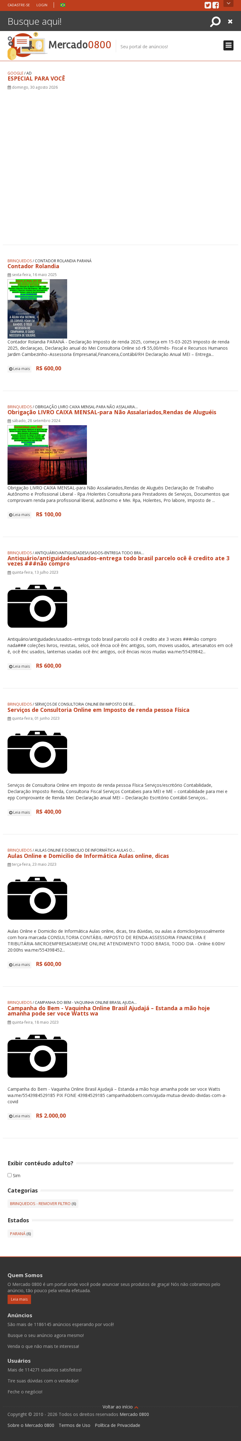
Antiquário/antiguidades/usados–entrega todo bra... (89, 553)
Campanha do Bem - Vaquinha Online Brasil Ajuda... (86, 1002)
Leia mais (21, 368)
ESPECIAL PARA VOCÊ (36, 78)
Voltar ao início (118, 1407)
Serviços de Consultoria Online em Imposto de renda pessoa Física (99, 709)
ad (29, 73)
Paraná (17, 1233)
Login (41, 5)
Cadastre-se (19, 5)
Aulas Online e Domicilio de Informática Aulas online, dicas (88, 855)
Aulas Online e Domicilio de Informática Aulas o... (85, 850)
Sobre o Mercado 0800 (31, 1425)
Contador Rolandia (33, 266)
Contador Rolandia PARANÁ (63, 261)
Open (228, 3)
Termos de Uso (74, 1425)
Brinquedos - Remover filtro (40, 1203)
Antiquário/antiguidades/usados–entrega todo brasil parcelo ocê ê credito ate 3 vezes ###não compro (118, 560)
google (15, 73)
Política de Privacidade (117, 1425)
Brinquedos (20, 261)
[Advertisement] (120, 159)
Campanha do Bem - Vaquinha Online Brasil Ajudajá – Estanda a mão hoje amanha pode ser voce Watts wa (109, 1010)
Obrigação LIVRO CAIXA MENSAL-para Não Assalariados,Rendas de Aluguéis (112, 412)
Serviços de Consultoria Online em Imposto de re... (85, 704)
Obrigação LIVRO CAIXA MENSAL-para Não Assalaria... (86, 407)
